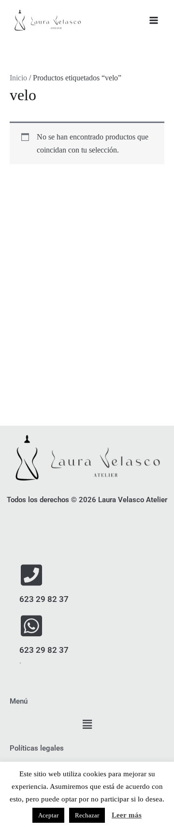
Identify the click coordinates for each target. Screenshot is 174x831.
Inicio (18, 78)
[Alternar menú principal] (153, 20)
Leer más (127, 815)
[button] (87, 725)
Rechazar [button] (87, 815)
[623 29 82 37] (31, 575)
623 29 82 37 (44, 599)
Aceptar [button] (48, 815)
